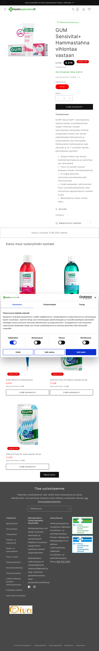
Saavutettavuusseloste (16, 596)
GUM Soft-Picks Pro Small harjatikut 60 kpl (23, 454)
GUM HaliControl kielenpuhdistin (19, 380)
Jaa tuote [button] (62, 209)
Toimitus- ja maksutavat (11, 541)
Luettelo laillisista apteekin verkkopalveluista (13, 582)
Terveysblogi (11, 529)
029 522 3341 (63, 561)
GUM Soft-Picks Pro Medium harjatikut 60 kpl (68, 380)
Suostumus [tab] (17, 304)
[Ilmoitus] (94, 2)
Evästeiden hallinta (14, 590)
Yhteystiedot (11, 534)
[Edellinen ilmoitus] (4, 2)
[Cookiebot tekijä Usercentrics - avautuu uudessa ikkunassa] (81, 297)
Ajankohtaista (12, 523)
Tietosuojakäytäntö (55, 645)
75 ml (62, 87)
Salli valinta (49, 352)
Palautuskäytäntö (13, 562)
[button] (5, 9)
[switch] (37, 342)
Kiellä (18, 352)
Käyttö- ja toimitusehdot (12, 549)
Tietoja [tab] (82, 304)
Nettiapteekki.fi (25, 645)
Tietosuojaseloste (13, 573)
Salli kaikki (81, 352)
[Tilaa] (68, 508)
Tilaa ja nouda (12, 557)
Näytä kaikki (49, 475)
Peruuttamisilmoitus (14, 568)
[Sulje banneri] (95, 297)
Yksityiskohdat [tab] (49, 304)
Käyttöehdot (69, 645)
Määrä (58, 93)
